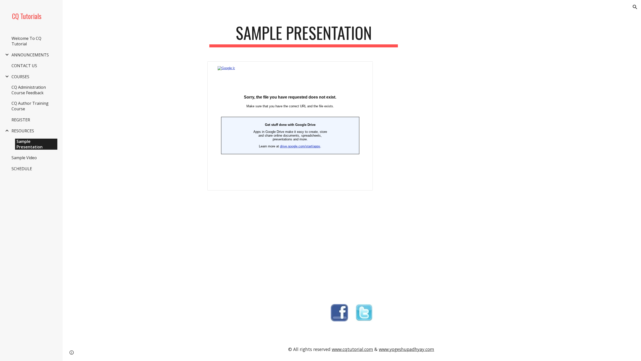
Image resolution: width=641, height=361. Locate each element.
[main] (303, 35)
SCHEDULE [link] (22, 168)
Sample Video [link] (24, 157)
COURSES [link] (20, 76)
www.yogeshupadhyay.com (406, 349)
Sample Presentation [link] (30, 144)
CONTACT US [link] (24, 65)
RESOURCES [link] (23, 131)
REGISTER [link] (21, 120)
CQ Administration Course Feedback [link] (29, 90)
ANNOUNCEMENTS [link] (30, 55)
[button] (635, 7)
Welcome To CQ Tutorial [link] (26, 41)
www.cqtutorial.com (352, 349)
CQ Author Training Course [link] (30, 106)
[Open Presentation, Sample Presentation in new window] (363, 67)
